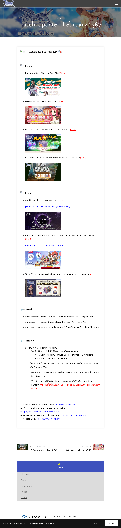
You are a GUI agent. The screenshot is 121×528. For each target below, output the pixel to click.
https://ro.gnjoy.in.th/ (65, 405)
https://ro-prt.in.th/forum (74, 415)
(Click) (62, 73)
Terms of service (72, 516)
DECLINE (97, 523)
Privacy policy (59, 516)
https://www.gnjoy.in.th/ (48, 419)
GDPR (55, 523)
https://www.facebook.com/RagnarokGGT (41, 412)
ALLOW (111, 523)
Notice (60, 18)
